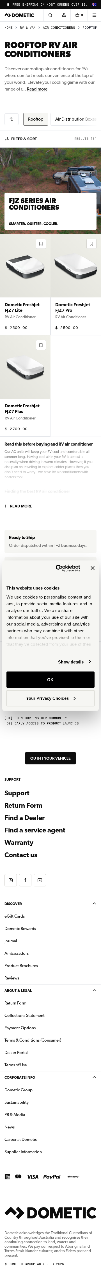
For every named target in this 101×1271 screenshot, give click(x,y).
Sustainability (16, 1102)
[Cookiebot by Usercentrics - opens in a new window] (59, 568)
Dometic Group (36, 1089)
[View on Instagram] (10, 880)
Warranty (18, 842)
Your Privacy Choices (47, 698)
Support (16, 793)
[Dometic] (19, 15)
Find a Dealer (24, 818)
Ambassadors (16, 953)
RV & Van (28, 27)
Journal (10, 940)
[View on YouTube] (40, 880)
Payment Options (37, 1027)
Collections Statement (24, 1015)
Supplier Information (23, 1151)
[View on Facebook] (25, 880)
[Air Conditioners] (11, 119)
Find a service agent (34, 830)
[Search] (50, 15)
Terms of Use (15, 1064)
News (27, 1127)
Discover (13, 904)
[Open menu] (94, 15)
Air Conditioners (59, 27)
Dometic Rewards (20, 928)
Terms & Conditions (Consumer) (32, 1040)
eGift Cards (14, 916)
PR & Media (32, 1114)
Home (8, 27)
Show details (71, 661)
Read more (37, 89)
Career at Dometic (38, 1139)
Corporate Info (19, 1077)
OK (50, 679)
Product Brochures (38, 965)
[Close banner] (93, 568)
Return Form (23, 805)
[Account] (63, 15)
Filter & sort (24, 139)
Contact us (20, 855)
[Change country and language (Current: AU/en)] (94, 4)
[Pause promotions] (7, 4)
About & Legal (18, 990)
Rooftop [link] (89, 27)
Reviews (11, 978)
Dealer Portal (33, 1052)
